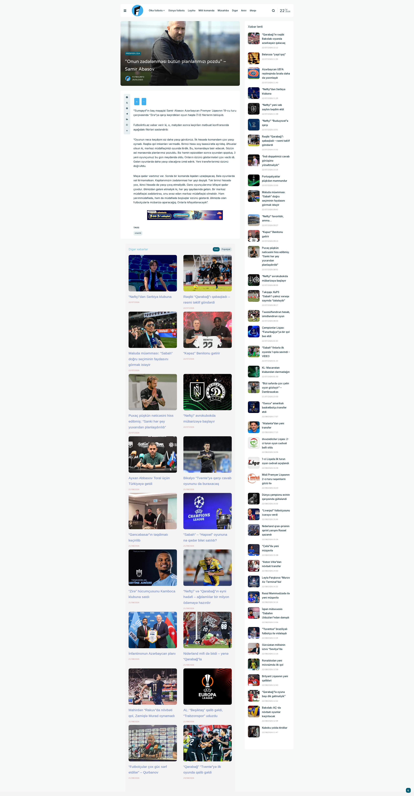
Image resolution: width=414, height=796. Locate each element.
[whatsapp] (127, 125)
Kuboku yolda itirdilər (274, 727)
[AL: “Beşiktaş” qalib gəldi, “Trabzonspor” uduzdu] (207, 686)
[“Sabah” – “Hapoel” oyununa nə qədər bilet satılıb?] (207, 511)
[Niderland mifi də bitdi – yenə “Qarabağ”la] (207, 630)
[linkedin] (127, 119)
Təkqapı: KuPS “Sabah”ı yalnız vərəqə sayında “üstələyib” (275, 296)
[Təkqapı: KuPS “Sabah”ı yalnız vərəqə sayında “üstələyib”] (254, 296)
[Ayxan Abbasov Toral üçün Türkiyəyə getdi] (153, 454)
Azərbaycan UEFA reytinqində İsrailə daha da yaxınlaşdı (276, 73)
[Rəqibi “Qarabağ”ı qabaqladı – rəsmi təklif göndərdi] (207, 273)
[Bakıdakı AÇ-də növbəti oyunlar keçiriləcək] (254, 711)
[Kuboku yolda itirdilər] (254, 731)
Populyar (226, 249)
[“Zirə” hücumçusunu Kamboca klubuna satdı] (153, 567)
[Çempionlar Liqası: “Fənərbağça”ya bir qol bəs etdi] (254, 331)
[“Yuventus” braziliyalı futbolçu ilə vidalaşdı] (254, 633)
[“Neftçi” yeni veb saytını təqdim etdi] (254, 109)
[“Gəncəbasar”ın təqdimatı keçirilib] (153, 511)
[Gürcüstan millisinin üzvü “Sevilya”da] (254, 649)
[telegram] (127, 114)
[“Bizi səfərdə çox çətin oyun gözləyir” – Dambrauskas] (254, 387)
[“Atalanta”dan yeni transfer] (254, 427)
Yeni (216, 249)
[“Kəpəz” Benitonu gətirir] (207, 330)
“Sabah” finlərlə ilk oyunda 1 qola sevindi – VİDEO (276, 352)
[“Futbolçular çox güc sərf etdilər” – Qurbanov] (153, 743)
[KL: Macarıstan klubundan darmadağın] (254, 371)
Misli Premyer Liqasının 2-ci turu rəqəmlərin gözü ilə (276, 479)
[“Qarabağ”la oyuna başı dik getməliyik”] (254, 696)
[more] (127, 130)
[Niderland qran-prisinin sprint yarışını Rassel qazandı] (254, 530)
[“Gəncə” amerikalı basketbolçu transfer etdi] (254, 407)
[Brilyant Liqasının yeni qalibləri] (254, 680)
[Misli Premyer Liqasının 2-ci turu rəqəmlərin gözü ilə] (254, 478)
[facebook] (127, 97)
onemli (138, 233)
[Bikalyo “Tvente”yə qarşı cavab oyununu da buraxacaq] (207, 454)
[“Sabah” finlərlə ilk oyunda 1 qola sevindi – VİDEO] (254, 351)
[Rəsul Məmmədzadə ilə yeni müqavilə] (254, 597)
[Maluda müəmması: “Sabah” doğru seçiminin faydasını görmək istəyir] (153, 330)
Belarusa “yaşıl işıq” (274, 54)
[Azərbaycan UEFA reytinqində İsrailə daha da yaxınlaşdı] (254, 73)
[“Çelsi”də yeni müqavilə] (254, 550)
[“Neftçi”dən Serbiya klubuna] (153, 273)
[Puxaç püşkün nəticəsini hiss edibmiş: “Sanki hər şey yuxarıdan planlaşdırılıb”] (153, 392)
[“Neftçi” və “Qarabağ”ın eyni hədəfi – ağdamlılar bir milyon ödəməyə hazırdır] (207, 567)
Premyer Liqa (133, 53)
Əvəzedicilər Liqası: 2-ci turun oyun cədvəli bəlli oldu (275, 443)
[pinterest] (127, 108)
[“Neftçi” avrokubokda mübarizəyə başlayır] (207, 392)
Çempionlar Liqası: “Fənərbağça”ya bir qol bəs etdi (276, 332)
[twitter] (127, 103)
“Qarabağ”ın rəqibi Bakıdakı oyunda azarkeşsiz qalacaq (273, 39)
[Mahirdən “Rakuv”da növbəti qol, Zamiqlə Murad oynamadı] (153, 686)
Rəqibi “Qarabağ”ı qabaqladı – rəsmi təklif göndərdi (276, 141)
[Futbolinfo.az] (137, 10)
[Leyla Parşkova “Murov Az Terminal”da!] (254, 581)
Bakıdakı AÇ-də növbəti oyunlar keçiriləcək (271, 712)
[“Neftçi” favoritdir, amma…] (254, 220)
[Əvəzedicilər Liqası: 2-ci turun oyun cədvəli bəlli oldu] (254, 443)
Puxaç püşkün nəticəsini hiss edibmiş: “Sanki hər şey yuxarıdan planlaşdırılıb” (151, 421)
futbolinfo (138, 77)
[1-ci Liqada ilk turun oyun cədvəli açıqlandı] (254, 463)
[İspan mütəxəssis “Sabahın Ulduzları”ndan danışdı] (254, 613)
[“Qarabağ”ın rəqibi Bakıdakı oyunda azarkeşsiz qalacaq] (254, 38)
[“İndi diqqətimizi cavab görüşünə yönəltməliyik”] (254, 160)
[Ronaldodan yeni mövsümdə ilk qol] (254, 664)
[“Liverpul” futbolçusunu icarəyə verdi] (254, 514)
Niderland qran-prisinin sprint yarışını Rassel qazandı (275, 530)
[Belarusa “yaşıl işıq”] (254, 58)
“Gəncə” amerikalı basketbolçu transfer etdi (274, 407)
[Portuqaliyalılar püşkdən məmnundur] (254, 180)
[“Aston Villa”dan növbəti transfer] (254, 566)
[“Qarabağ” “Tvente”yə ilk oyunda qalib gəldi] (207, 743)
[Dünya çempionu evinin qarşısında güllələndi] (254, 498)
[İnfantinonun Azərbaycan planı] (153, 630)
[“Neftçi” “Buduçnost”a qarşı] (254, 124)
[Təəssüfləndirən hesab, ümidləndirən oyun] (254, 316)
